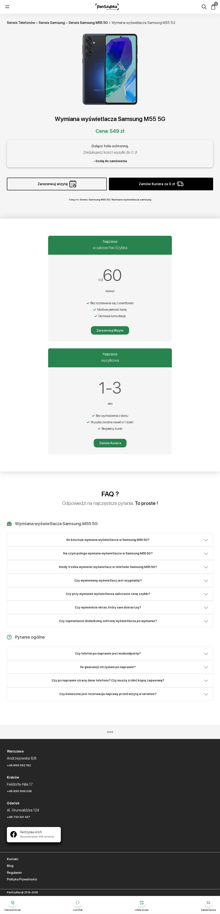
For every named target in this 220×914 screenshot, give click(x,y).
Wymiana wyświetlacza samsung (131, 199)
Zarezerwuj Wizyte (110, 330)
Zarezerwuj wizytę (53, 184)
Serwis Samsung (52, 23)
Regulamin (14, 873)
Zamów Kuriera (110, 443)
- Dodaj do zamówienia (110, 161)
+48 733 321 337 (18, 817)
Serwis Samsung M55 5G (88, 23)
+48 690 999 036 (19, 791)
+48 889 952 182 (19, 765)
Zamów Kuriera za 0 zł (157, 184)
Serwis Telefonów (21, 23)
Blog (10, 866)
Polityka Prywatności (22, 879)
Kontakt (12, 859)
